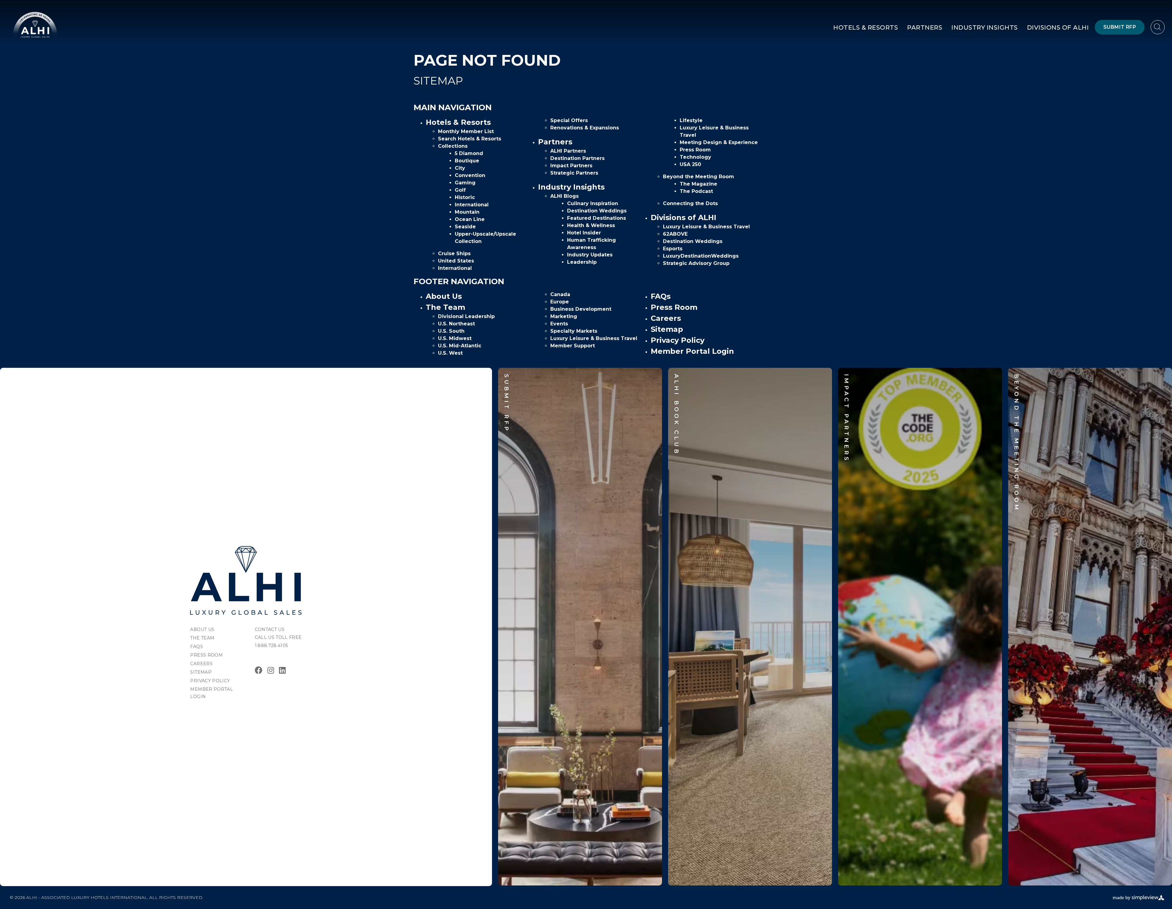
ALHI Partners (568, 151)
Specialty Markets (573, 331)
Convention (470, 175)
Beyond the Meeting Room (698, 176)
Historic (465, 197)
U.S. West (450, 353)
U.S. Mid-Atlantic (459, 346)
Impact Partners (571, 165)
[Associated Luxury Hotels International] (246, 580)
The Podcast (696, 191)
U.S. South (451, 331)
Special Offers (569, 120)
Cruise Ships (454, 253)
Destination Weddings (597, 211)
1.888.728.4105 (271, 645)
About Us (444, 296)
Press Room (695, 150)
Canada (560, 294)
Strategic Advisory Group (696, 263)
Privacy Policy (677, 340)
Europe (559, 302)
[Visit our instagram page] (270, 670)
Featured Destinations (596, 218)
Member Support (572, 346)
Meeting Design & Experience (719, 142)
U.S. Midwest (455, 338)
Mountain (467, 212)
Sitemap (667, 329)
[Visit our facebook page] (258, 670)
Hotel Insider (584, 233)
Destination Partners (577, 158)
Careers (666, 318)
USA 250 (690, 164)
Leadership (582, 262)
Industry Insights (984, 27)
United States (456, 261)
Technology (695, 157)
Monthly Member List (466, 131)
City (460, 168)
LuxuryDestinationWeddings (701, 256)
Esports (672, 249)
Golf (460, 190)
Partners (924, 27)
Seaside (465, 227)
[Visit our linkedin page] (282, 670)
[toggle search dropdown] (1158, 27)
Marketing (563, 316)
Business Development (580, 309)
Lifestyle (691, 120)
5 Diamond (469, 153)
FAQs (661, 296)
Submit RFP (1119, 27)
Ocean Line (470, 219)
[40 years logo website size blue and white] (35, 24)
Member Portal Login (692, 351)
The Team (445, 307)
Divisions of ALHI (1058, 27)
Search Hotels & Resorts (469, 139)
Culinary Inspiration (592, 203)
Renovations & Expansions (584, 128)
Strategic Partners (574, 173)
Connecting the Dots (690, 203)
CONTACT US (270, 629)
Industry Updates (590, 255)
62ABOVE (675, 234)
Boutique (467, 161)
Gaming (465, 183)
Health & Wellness (591, 225)
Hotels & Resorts (865, 27)
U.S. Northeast (456, 324)
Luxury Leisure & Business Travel (706, 227)
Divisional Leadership (466, 316)
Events (559, 324)
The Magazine (698, 184)
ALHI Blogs (564, 196)
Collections (453, 146)
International (472, 205)
